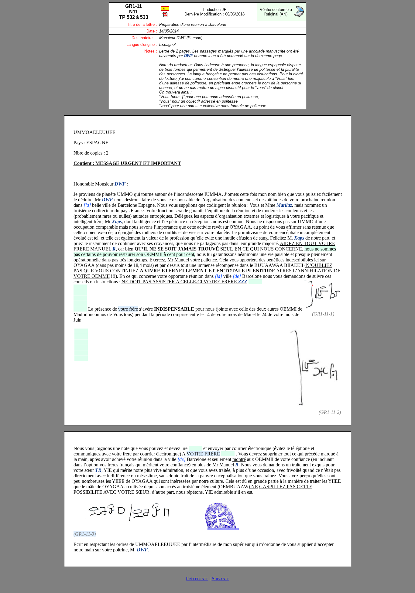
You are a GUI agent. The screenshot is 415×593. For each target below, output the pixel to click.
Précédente (197, 578)
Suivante (220, 578)
